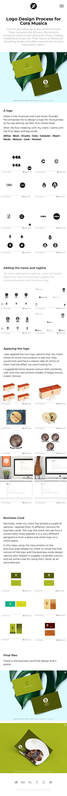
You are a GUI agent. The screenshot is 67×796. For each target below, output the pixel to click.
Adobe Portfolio (41, 790)
